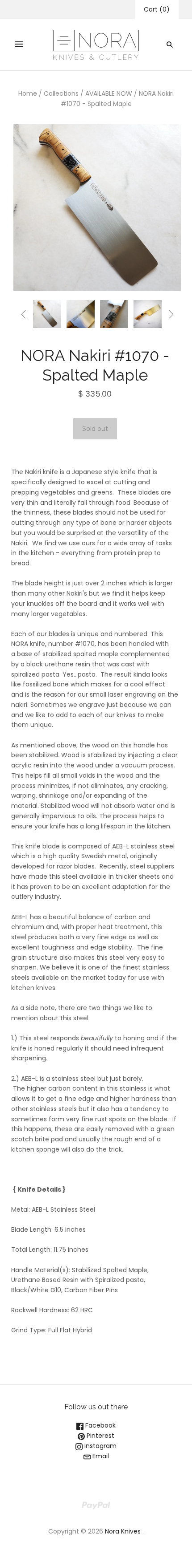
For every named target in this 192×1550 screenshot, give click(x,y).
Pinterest (99, 1435)
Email (100, 1456)
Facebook (99, 1425)
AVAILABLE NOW (108, 93)
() (157, 9)
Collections (61, 93)
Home (27, 93)
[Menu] (18, 44)
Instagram (100, 1445)
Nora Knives (123, 1531)
